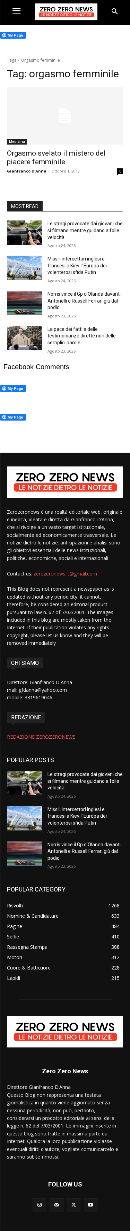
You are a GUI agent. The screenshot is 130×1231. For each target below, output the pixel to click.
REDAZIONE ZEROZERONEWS (41, 736)
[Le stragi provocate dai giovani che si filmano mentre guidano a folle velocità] (24, 232)
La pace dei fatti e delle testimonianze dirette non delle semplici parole (81, 335)
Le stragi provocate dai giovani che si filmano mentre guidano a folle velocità (85, 230)
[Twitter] (73, 1205)
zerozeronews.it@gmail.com (65, 573)
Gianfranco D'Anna (26, 171)
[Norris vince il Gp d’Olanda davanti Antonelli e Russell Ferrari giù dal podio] (24, 303)
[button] (114, 11)
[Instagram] (39, 1205)
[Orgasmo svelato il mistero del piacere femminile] (65, 116)
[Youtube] (90, 1205)
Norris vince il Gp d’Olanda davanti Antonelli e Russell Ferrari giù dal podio (84, 300)
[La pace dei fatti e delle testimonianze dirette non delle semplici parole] (24, 338)
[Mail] (56, 1205)
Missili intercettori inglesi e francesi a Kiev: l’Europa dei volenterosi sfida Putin (77, 265)
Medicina (17, 141)
